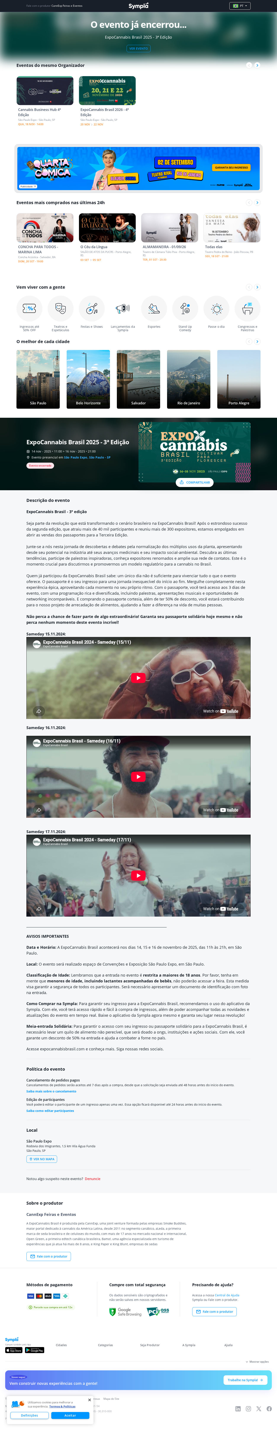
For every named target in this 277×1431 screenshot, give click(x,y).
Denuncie (92, 1179)
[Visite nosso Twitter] (258, 1408)
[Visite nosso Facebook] (269, 1408)
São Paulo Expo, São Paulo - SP (87, 457)
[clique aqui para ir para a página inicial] (138, 6)
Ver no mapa (44, 1159)
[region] (50, 1410)
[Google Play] (34, 1350)
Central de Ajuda (227, 1295)
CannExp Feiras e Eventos (67, 5)
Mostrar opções (259, 1361)
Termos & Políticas (62, 1406)
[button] (18, 1404)
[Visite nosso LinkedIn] (238, 1408)
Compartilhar (198, 482)
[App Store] (14, 1350)
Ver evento (138, 48)
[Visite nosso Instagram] (248, 1408)
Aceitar (70, 1415)
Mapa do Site (111, 1399)
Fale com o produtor (52, 1256)
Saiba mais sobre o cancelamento (51, 1091)
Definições (29, 1415)
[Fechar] (89, 1400)
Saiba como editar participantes (50, 1111)
